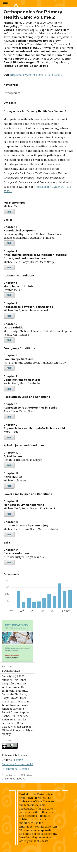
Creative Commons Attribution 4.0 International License (17, 764)
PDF (9, 211)
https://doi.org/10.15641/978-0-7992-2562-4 (36, 74)
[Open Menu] (5, 3)
